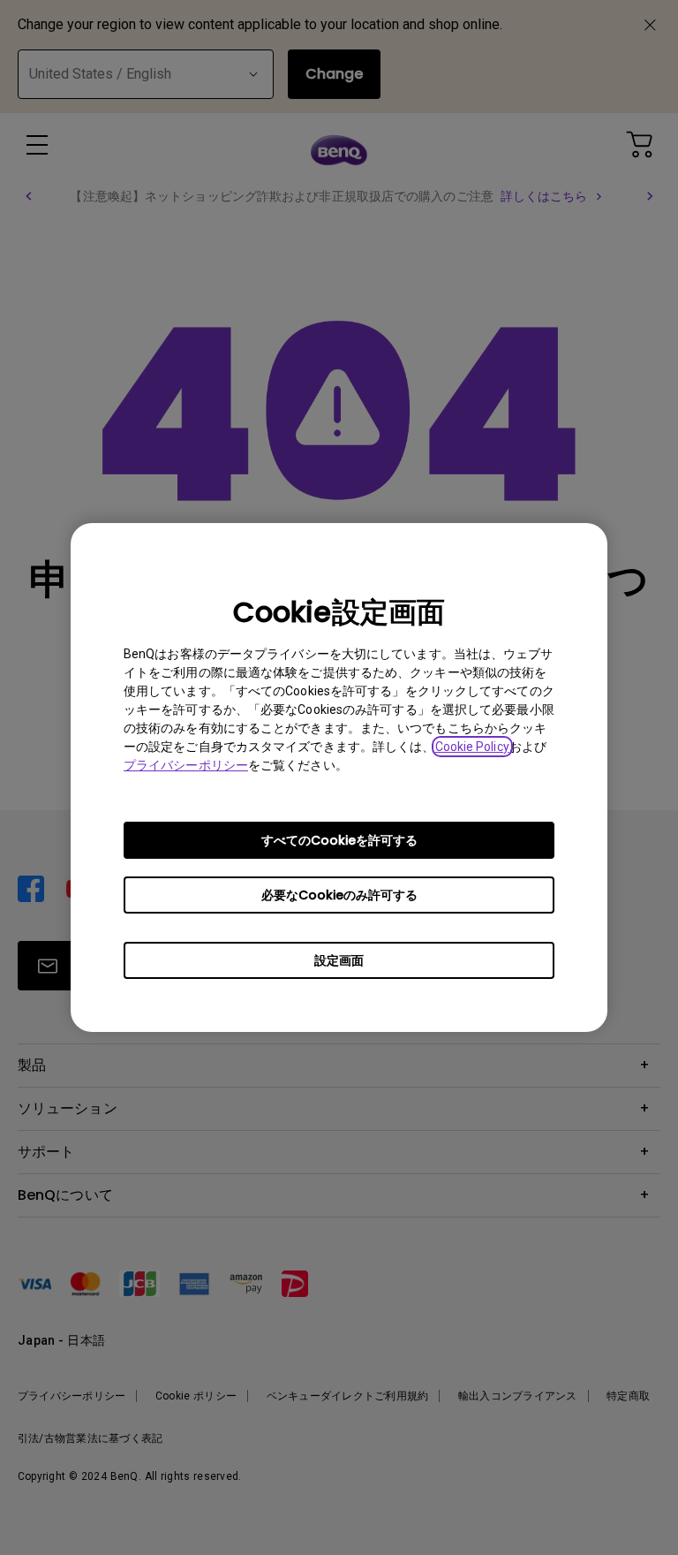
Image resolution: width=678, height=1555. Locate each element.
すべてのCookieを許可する (339, 840)
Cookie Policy (472, 747)
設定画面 (339, 960)
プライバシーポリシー (186, 765)
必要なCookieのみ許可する (339, 895)
